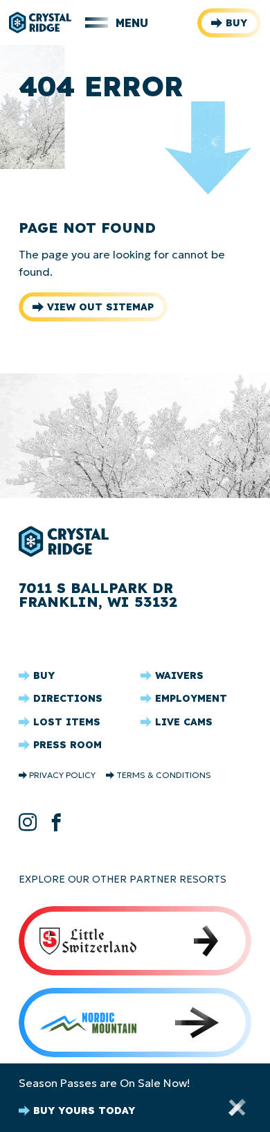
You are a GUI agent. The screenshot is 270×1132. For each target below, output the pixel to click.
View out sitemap (100, 307)
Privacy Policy (62, 775)
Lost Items (66, 721)
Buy (236, 23)
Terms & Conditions (163, 775)
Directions (67, 698)
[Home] (40, 22)
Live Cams (184, 721)
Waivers (179, 675)
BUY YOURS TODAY (84, 1110)
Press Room (67, 744)
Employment (191, 698)
